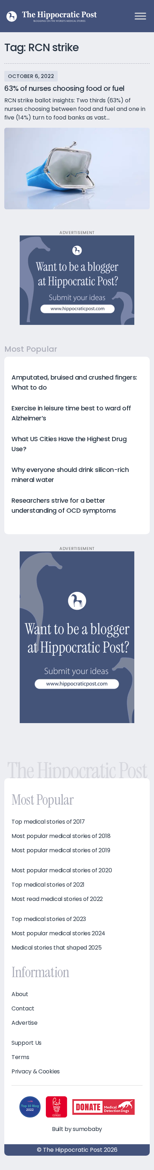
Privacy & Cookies (35, 1071)
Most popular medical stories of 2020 (61, 870)
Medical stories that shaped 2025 (56, 948)
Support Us (26, 1043)
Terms (20, 1057)
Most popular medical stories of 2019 (60, 850)
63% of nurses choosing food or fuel (64, 88)
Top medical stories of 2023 (48, 919)
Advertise (24, 1023)
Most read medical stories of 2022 (57, 899)
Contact (22, 1008)
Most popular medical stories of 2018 (60, 836)
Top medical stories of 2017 (48, 822)
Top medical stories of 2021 (48, 885)
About (19, 994)
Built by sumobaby (77, 1129)
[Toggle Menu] (140, 16)
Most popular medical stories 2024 (58, 933)
